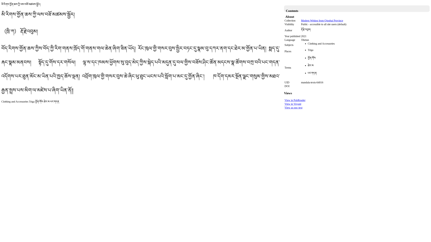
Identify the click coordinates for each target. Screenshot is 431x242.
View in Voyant (293, 104)
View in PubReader (295, 100)
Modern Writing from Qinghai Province (322, 20)
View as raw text (293, 107)
